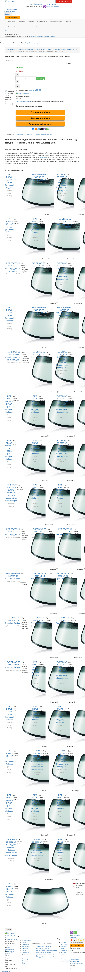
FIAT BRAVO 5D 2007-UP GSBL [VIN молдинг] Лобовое (9, 449)
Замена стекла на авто (64, 955)
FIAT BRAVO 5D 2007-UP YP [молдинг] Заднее (35, 225)
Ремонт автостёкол (40, 112)
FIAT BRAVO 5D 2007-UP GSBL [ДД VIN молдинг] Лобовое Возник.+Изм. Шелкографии (62, 404)
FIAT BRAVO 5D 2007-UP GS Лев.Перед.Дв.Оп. (39, 177)
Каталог (11, 21)
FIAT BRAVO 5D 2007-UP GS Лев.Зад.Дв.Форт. (13, 576)
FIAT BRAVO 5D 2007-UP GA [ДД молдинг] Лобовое (35, 803)
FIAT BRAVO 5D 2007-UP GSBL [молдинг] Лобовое (35, 447)
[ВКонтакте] (33, 129)
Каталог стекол (27, 940)
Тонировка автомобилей (65, 960)
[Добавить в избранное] (17, 86)
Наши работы (13, 27)
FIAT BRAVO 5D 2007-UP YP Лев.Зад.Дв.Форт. (63, 620)
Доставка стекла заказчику (64, 948)
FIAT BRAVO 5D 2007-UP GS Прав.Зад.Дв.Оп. (38, 266)
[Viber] (44, 129)
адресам (43, 157)
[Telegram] (38, 129)
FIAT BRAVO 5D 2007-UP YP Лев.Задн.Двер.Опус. (40, 576)
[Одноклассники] (36, 129)
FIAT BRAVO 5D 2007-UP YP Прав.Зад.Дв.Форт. (13, 665)
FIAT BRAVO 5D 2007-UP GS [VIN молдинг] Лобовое (9, 404)
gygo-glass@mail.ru (10, 9)
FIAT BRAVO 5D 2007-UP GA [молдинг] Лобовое (9, 713)
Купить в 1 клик (5, 971)
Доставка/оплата (25, 956)
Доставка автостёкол (23, 101)
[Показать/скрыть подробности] (6, 30)
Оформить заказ (49, 36)
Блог (23, 963)
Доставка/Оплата (56, 21)
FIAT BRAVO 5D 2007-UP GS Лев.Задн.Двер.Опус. (65, 532)
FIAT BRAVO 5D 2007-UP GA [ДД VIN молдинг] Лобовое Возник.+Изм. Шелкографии (62, 670)
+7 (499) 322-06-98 (35, 4)
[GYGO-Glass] (10, 1)
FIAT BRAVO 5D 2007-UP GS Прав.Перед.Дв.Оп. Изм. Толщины (64, 222)
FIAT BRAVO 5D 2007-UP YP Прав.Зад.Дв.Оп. (38, 620)
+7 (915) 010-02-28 (49, 4)
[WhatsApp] (47, 129)
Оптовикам (21, 21)
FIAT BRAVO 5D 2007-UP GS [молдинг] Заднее (9, 181)
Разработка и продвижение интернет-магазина (76, 961)
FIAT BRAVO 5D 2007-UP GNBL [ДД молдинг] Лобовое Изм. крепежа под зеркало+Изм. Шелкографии (37, 760)
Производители (27, 959)
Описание (10, 134)
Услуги (30, 21)
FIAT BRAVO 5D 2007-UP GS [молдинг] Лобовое (9, 225)
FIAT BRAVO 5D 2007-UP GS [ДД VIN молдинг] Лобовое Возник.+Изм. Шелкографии (62, 359)
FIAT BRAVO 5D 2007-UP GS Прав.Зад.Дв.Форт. (13, 620)
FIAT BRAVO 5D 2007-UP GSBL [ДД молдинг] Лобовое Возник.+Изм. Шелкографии (62, 271)
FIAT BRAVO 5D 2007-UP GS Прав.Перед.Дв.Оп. (39, 532)
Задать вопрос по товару (44, 134)
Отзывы (30, 27)
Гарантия (68, 21)
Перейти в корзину (37, 36)
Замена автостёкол (40, 118)
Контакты (39, 27)
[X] (41, 129)
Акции (23, 27)
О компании (41, 21)
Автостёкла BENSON (35, 90)
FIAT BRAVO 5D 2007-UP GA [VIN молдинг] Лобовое (35, 404)
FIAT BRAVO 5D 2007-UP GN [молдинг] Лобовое (9, 890)
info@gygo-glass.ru (10, 11)
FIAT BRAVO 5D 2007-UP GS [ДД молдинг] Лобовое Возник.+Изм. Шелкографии (62, 182)
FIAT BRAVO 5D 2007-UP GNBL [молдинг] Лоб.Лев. (35, 491)
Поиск (8, 14)
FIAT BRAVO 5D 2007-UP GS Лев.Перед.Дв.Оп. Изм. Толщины (13, 267)
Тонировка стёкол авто (40, 124)
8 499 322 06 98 (12, 939)
